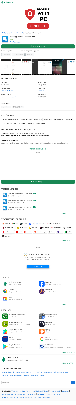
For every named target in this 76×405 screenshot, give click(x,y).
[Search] (73, 382)
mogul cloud (23, 227)
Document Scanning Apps (10, 119)
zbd (33, 223)
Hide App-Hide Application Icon (22, 37)
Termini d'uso (31, 391)
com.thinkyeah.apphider (9, 97)
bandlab (29, 232)
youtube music (9, 232)
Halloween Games (26, 119)
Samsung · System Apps (10, 397)
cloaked (7, 223)
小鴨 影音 (34, 227)
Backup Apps (38, 119)
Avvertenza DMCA (55, 391)
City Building (22, 123)
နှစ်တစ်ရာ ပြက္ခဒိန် (10, 227)
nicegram (68, 227)
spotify (69, 232)
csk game (26, 375)
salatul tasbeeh (6, 372)
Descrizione (6, 55)
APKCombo (5, 33)
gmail (16, 223)
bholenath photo (46, 372)
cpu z (60, 232)
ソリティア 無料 (35, 372)
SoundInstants (31, 394)
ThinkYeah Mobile (15, 42)
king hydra (8, 236)
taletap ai (41, 223)
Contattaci (65, 391)
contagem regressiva (37, 375)
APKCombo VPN (20, 394)
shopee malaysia (41, 232)
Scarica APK (39, 46)
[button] (70, 2)
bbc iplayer (45, 227)
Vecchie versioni (18, 55)
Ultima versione (9, 78)
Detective (31, 123)
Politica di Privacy (42, 391)
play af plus (16, 372)
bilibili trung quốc (54, 223)
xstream (24, 223)
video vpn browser (16, 375)
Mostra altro (67, 214)
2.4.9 (5, 85)
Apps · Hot (6, 278)
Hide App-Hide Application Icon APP (18, 130)
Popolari (6, 310)
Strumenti (30, 55)
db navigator (57, 227)
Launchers (69, 119)
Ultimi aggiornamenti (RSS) (27, 397)
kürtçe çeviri (25, 372)
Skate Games (48, 119)
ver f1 (20, 232)
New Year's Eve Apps (9, 123)
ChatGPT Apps (58, 119)
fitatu (52, 232)
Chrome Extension (7, 394)
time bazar (5, 375)
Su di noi (22, 391)
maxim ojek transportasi (60, 372)
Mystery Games (41, 123)
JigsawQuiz (41, 394)
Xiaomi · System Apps (53, 394)
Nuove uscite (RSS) (44, 397)
